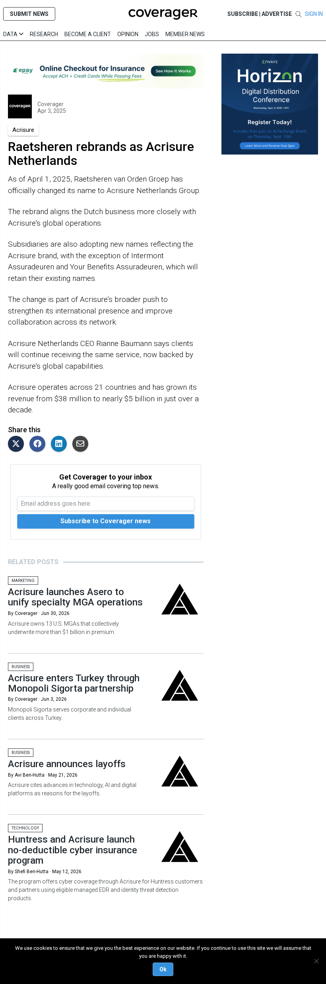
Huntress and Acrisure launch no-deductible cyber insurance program (72, 850)
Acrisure (23, 129)
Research (44, 34)
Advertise (277, 14)
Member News (185, 34)
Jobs (152, 34)
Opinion (127, 34)
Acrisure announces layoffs (67, 763)
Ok (163, 969)
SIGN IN (314, 14)
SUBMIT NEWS (29, 14)
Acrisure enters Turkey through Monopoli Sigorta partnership (74, 683)
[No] (316, 961)
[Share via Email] (82, 444)
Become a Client (87, 34)
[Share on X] (18, 444)
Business (21, 667)
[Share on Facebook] (39, 444)
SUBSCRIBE (242, 14)
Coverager (50, 104)
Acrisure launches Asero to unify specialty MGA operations (75, 597)
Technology (25, 828)
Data (11, 34)
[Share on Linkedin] (61, 444)
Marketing (23, 580)
